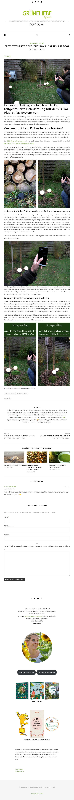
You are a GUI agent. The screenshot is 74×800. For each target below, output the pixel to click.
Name (6, 517)
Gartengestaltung (22, 393)
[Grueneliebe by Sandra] (37, 14)
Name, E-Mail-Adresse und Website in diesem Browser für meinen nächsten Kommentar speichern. (37, 546)
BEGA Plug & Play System (15, 141)
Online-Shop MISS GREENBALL (33, 616)
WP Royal (51, 787)
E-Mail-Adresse (9, 526)
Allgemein (33, 43)
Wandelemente (10, 487)
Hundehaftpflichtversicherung (17, 465)
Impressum (19, 769)
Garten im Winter (9, 393)
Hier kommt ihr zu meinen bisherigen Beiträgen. (19, 143)
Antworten (67, 487)
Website (6, 535)
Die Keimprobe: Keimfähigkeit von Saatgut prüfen (34, 467)
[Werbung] (7, 56)
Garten (41, 43)
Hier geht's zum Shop (26, 672)
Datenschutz (19, 771)
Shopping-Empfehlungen (47, 672)
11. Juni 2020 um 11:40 (9, 489)
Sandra (9, 398)
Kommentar (8, 550)
